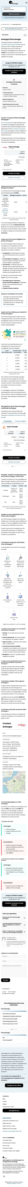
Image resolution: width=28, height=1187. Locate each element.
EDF (3, 131)
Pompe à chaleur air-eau (5, 210)
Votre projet (6, 8)
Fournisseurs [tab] (8, 421)
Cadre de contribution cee (10, 1121)
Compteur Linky (7, 1140)
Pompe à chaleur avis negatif (11, 1151)
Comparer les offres (14, 1085)
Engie (6, 131)
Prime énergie (7, 123)
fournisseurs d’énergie (18, 129)
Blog (4, 1099)
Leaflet (9, 792)
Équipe (4, 1104)
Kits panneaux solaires (9, 1143)
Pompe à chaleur (8, 1148)
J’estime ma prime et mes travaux (14, 71)
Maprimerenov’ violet (9, 1126)
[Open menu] (26, 2)
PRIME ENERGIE (7, 1118)
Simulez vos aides (14, 173)
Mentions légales (11, 1183)
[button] (12, 466)
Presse (5, 1101)
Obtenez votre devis (14, 177)
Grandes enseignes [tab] (20, 421)
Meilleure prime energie (10, 1128)
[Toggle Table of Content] (24, 35)
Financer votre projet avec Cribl (12, 1131)
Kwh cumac (6, 1145)
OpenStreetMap (16, 792)
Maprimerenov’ (7, 1123)
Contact (19, 1183)
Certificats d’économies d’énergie (11, 44)
